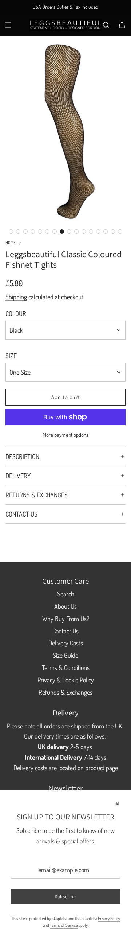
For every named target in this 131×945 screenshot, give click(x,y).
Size (11, 355)
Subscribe (65, 896)
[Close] (118, 804)
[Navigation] (8, 25)
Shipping (16, 297)
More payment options (65, 434)
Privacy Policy (109, 918)
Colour (15, 313)
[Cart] (122, 25)
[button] (11, 231)
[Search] (106, 25)
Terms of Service (64, 925)
